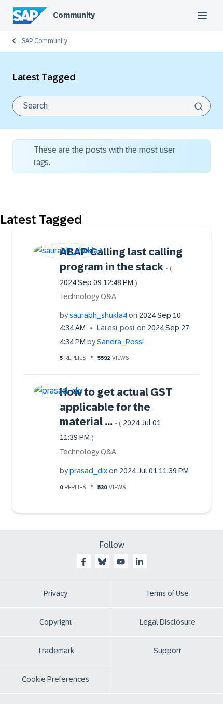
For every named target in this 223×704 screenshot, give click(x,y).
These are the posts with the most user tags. (104, 156)
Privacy (55, 593)
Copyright (55, 622)
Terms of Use (167, 593)
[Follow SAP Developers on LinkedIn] (139, 562)
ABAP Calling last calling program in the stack (121, 266)
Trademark (55, 650)
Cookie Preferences (55, 679)
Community (74, 15)
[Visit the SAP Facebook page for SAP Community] (83, 562)
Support (168, 650)
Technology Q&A (88, 296)
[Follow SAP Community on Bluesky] (102, 562)
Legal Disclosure (168, 622)
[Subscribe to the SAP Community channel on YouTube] (121, 562)
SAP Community (44, 41)
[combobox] (111, 106)
